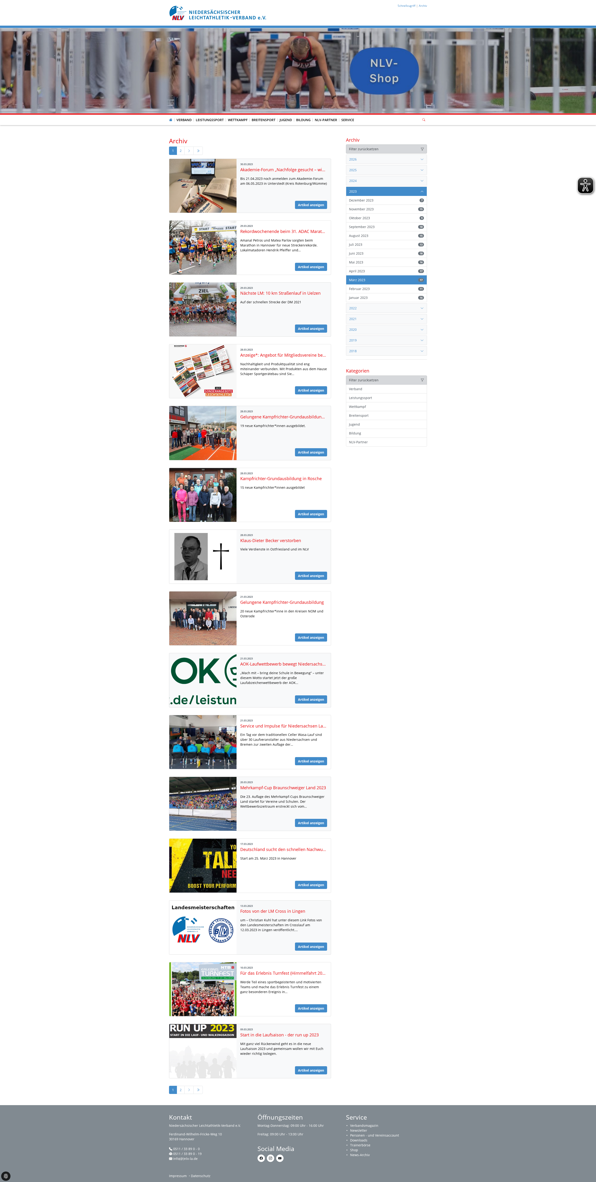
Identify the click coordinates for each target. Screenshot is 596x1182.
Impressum (178, 1176)
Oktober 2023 (386, 218)
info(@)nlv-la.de (185, 1158)
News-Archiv (360, 1155)
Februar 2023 (386, 289)
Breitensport (263, 120)
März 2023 (386, 280)
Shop (354, 1150)
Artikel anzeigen (311, 205)
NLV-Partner (326, 120)
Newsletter (358, 1130)
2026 (353, 159)
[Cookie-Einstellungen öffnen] (5, 1176)
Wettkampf (237, 120)
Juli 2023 (386, 244)
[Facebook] (261, 1158)
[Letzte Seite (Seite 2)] (198, 151)
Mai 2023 (386, 262)
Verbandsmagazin (364, 1125)
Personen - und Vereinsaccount (374, 1135)
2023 (353, 191)
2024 (353, 180)
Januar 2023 (386, 297)
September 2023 (386, 227)
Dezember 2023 (386, 200)
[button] (184, 115)
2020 (353, 329)
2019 (353, 340)
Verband (184, 120)
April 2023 (386, 271)
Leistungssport (210, 120)
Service (347, 120)
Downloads (358, 1140)
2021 (353, 319)
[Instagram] (270, 1158)
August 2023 (386, 235)
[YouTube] (280, 1158)
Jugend (286, 120)
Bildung (303, 120)
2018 (353, 351)
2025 (353, 170)
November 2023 (386, 209)
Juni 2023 (386, 253)
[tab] (386, 159)
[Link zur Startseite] (218, 12)
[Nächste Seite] (189, 151)
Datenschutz (200, 1176)
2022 (353, 308)
